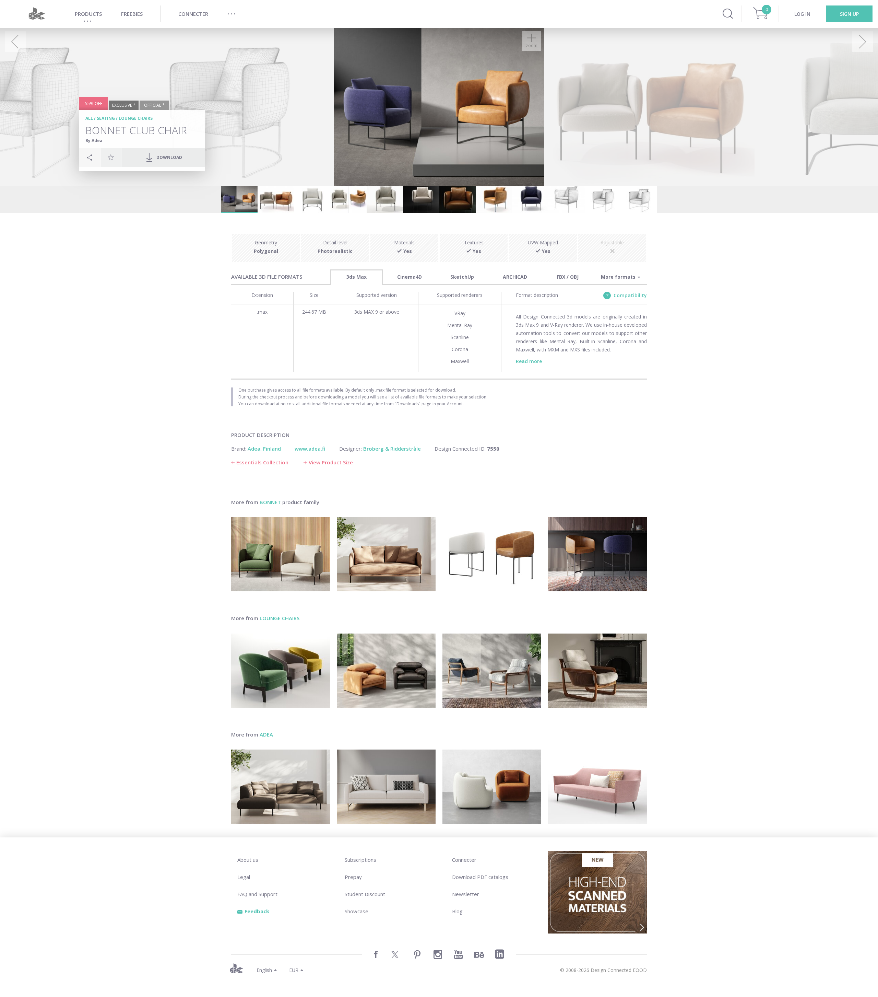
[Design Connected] (36, 14)
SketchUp (462, 277)
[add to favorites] (111, 157)
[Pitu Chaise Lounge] (597, 671)
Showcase (356, 911)
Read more (529, 361)
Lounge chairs (136, 118)
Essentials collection (262, 462)
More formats (619, 277)
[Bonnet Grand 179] (386, 554)
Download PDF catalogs (480, 876)
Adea (266, 734)
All (89, 118)
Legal (243, 876)
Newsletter (465, 894)
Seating (106, 118)
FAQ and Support (257, 894)
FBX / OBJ (568, 277)
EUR (293, 970)
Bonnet (270, 502)
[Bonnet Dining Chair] (491, 554)
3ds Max (356, 277)
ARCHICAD (515, 277)
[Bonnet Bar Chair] (597, 554)
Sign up (849, 14)
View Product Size (331, 462)
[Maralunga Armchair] (386, 671)
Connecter (464, 859)
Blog (457, 911)
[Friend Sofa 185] (386, 787)
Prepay (353, 876)
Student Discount (365, 894)
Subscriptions (360, 859)
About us (247, 859)
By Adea (94, 140)
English (264, 970)
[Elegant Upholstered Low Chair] (280, 671)
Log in (802, 14)
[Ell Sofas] (597, 787)
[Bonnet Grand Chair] (280, 554)
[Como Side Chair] (491, 787)
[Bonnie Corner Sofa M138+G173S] (280, 787)
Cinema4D (409, 277)
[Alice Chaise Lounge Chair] (491, 671)
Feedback (257, 911)
